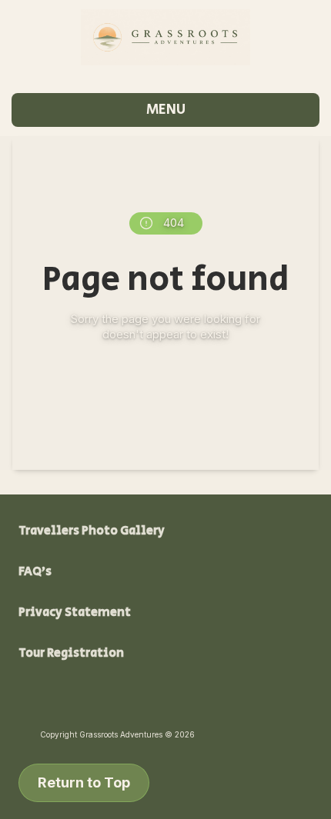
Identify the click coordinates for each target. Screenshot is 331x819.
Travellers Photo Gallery (91, 531)
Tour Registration (71, 653)
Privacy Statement (74, 612)
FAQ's (35, 572)
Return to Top (84, 782)
